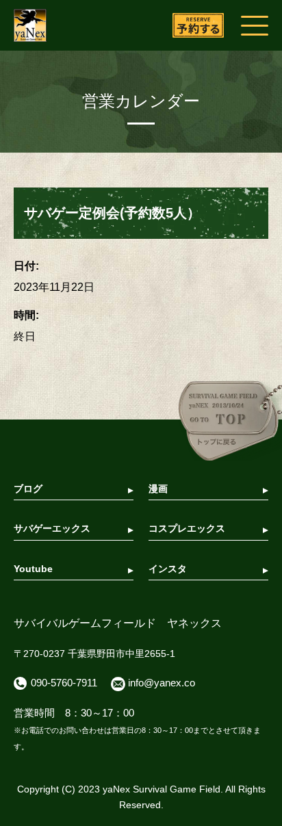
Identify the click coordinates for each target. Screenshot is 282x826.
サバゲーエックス (52, 528)
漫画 (158, 488)
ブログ (28, 488)
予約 (198, 25)
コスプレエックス (187, 528)
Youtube (33, 568)
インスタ (168, 568)
